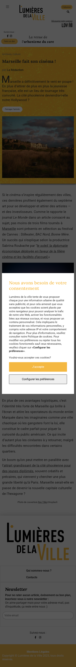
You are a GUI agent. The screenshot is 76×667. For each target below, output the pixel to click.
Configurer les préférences (38, 379)
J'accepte (38, 367)
